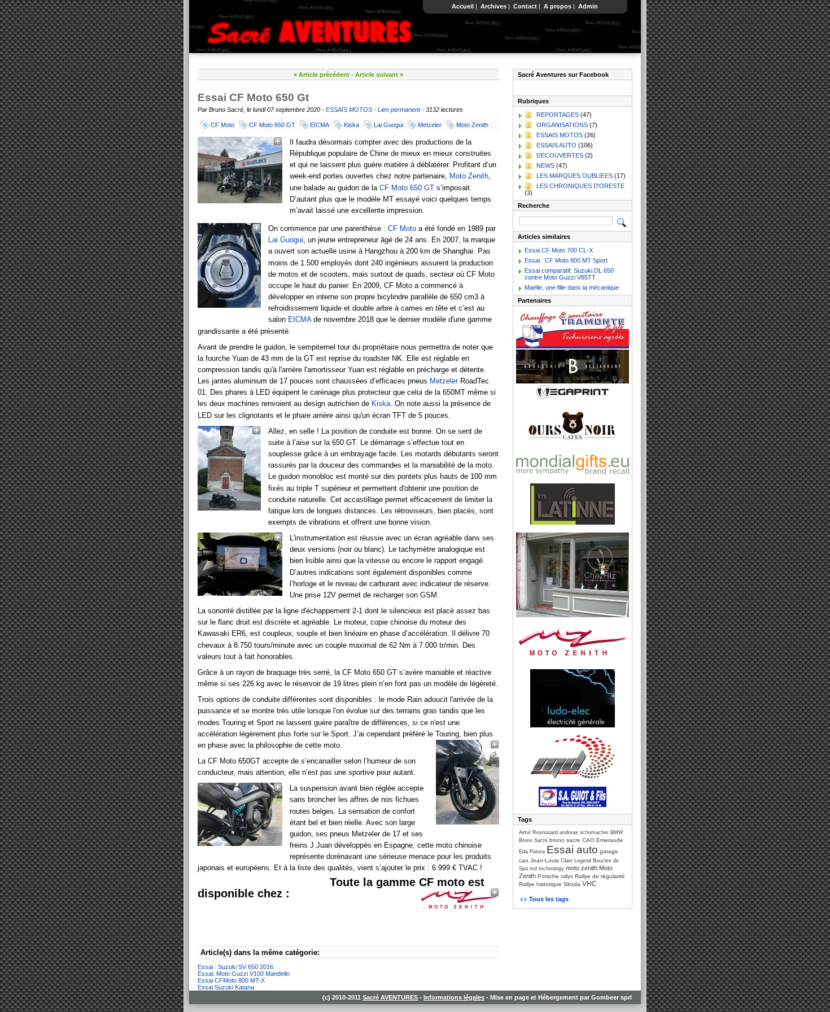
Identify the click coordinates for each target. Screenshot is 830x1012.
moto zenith (581, 868)
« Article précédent (322, 74)
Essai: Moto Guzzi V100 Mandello (244, 973)
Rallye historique (540, 884)
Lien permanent (399, 109)
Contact (525, 6)
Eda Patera (532, 851)
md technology (547, 868)
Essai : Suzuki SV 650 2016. (236, 966)
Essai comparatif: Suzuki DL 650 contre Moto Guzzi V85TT (569, 274)
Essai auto (572, 850)
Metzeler (430, 124)
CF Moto (222, 124)
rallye (567, 876)
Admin (588, 6)
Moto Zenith (472, 124)
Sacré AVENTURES (390, 997)
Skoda (571, 884)
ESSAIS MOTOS (349, 109)
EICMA (319, 124)
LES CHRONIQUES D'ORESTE (580, 185)
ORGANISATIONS (562, 124)
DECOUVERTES (559, 155)
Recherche (533, 205)
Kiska (351, 124)
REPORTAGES (557, 114)
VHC (589, 884)
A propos (557, 6)
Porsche (548, 876)
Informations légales (453, 997)
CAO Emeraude (602, 840)
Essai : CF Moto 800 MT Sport (566, 260)
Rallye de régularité (600, 876)
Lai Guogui (388, 124)
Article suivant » (379, 74)
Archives (493, 6)
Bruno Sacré (533, 840)
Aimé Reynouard (538, 832)
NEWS (545, 165)
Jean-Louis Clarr (551, 860)
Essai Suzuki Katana (226, 987)
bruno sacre (564, 840)
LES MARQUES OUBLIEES (574, 175)
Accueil (462, 6)
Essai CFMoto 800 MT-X (231, 980)
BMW (616, 832)
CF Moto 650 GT (272, 124)
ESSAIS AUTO (556, 145)
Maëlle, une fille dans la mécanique (572, 287)
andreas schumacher (584, 832)
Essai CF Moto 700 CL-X (559, 250)
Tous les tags (549, 899)
